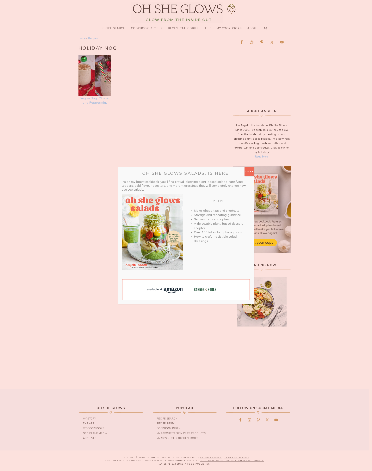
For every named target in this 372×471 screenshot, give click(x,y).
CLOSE (249, 171)
